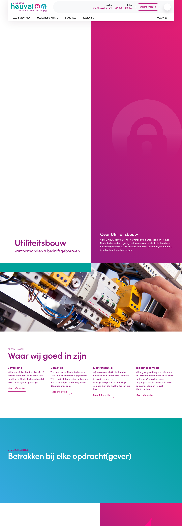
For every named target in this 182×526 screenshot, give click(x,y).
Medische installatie (47, 17)
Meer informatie (16, 388)
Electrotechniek (21, 17)
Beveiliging (88, 17)
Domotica (70, 17)
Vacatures (162, 17)
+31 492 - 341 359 (123, 7)
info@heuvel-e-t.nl (102, 7)
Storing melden (148, 6)
